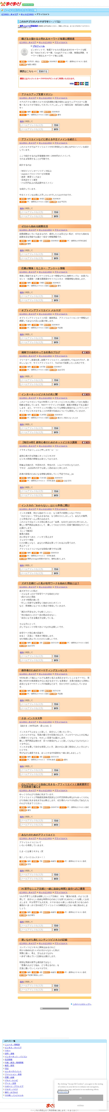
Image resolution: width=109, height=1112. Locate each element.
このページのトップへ (82, 1004)
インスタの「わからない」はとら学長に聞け (45, 505)
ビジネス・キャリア (9, 14)
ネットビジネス (27, 14)
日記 (7, 1068)
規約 (22, 121)
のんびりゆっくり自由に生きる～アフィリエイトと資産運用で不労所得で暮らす (55, 785)
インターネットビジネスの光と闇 (39, 394)
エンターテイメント (13, 1071)
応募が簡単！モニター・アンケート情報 (43, 268)
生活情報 (8, 1059)
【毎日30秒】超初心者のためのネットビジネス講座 (49, 442)
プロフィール (39, 46)
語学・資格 (9, 1053)
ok (80, 1098)
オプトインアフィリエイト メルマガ (41, 310)
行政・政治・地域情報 (14, 1062)
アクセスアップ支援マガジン (37, 94)
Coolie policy (63, 1092)
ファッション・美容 (13, 1074)
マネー (8, 1050)
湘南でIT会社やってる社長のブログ (40, 352)
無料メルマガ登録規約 (29, 26)
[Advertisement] (54, 1023)
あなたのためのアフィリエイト (38, 834)
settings (80, 1105)
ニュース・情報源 (12, 1045)
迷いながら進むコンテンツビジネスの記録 (44, 939)
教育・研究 (9, 1065)
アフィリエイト (61, 42)
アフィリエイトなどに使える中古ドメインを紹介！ (49, 139)
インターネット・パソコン (16, 1056)
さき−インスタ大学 (31, 718)
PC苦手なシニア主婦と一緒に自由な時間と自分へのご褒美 (53, 888)
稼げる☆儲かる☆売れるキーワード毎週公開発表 (48, 38)
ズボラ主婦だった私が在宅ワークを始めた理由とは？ (50, 583)
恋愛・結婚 (9, 1077)
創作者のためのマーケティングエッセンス (44, 670)
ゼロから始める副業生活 (34, 226)
